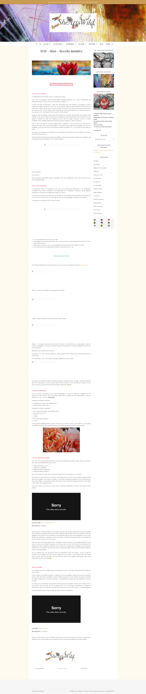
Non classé (96, 196)
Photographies (97, 203)
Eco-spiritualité (97, 185)
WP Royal (42, 691)
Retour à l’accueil (62, 668)
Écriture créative (98, 189)
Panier (108, 44)
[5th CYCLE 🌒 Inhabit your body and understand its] (109, 220)
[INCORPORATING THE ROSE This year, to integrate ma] (102, 220)
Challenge (96, 171)
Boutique (92, 44)
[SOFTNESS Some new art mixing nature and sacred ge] (95, 220)
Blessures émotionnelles (100, 168)
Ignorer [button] (96, 2)
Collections (57, 44)
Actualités (96, 161)
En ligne (81, 44)
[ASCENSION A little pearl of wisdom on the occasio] (109, 223)
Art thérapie (97, 164)
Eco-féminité (97, 182)
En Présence (70, 44)
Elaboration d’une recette (48, 522)
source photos (83, 265)
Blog (101, 44)
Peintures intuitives (99, 199)
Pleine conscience (98, 206)
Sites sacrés (97, 210)
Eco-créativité (97, 178)
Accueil (46, 44)
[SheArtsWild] (73, 22)
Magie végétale (98, 192)
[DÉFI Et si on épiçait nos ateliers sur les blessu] (109, 226)
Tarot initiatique (98, 213)
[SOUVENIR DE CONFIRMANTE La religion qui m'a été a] (102, 226)
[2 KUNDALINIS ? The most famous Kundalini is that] (95, 226)
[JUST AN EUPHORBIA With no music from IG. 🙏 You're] (95, 223)
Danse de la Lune (98, 175)
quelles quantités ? (43, 628)
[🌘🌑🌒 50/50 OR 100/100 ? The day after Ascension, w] (102, 223)
